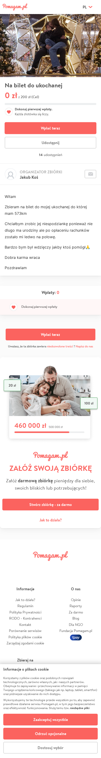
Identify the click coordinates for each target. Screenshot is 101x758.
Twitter (26, 566)
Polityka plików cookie (25, 637)
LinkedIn (58, 566)
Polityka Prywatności (25, 612)
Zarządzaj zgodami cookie (25, 643)
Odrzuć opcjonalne (50, 733)
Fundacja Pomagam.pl (75, 630)
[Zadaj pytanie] (90, 174)
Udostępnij (50, 142)
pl (85, 7)
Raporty (76, 606)
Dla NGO (76, 624)
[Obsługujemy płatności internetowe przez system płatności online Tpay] (76, 637)
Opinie (76, 600)
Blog (75, 618)
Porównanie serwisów (25, 630)
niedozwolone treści (60, 346)
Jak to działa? (50, 520)
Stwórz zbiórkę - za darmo (50, 504)
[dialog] (50, 711)
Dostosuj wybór (50, 747)
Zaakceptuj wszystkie (50, 719)
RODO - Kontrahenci (25, 618)
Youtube (91, 566)
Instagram (42, 566)
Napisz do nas (84, 346)
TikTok (74, 566)
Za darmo (76, 612)
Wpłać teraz (50, 128)
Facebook (10, 566)
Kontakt (25, 624)
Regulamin (25, 606)
